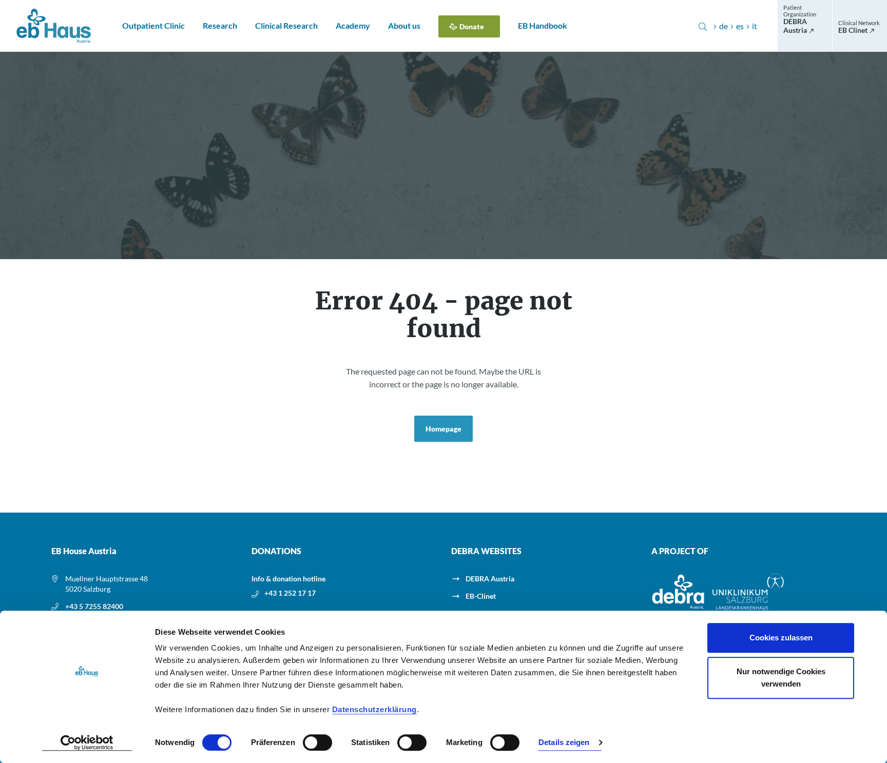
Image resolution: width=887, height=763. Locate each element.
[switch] (317, 742)
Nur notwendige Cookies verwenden (781, 677)
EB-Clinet (481, 596)
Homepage (443, 428)
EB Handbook (542, 25)
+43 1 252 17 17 (290, 593)
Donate (471, 26)
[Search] (703, 25)
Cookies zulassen (781, 637)
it (754, 26)
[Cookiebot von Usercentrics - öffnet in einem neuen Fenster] (87, 743)
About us (404, 25)
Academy (353, 25)
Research (220, 25)
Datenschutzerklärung (374, 709)
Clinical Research (286, 25)
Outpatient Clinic (153, 25)
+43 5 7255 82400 (94, 606)
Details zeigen (563, 742)
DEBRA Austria (490, 578)
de (723, 26)
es (740, 26)
